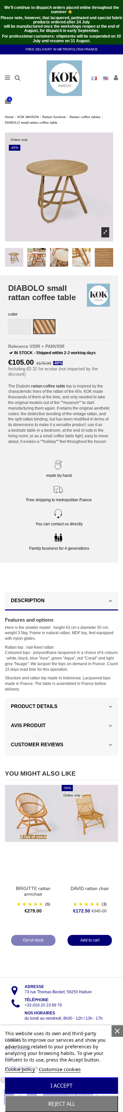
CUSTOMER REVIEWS (37, 744)
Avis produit (28, 725)
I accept (61, 1085)
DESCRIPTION (28, 600)
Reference (18, 346)
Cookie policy (20, 1069)
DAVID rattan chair (90, 888)
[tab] (61, 601)
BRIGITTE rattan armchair (33, 891)
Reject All (61, 1103)
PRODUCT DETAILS (34, 706)
